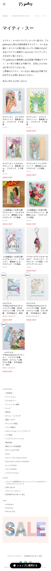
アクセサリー (10, 401)
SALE (7, 454)
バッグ (8, 408)
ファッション (10, 397)
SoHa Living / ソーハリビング (17, 431)
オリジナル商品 (11, 423)
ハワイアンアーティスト (21, 16)
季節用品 (8, 442)
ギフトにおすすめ (12, 450)
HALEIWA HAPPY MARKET (17, 461)
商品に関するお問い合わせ (15, 81)
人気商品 (8, 393)
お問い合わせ (10, 487)
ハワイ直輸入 (10, 427)
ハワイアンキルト (12, 473)
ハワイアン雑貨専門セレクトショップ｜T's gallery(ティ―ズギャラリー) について (26, 483)
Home (5, 16)
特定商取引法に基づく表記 (15, 494)
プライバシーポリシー (13, 491)
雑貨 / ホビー (10, 420)
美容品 (8, 412)
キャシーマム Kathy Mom (16, 458)
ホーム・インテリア (13, 416)
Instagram (9, 504)
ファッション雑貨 (12, 404)
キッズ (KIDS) (11, 465)
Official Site (10, 511)
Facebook (9, 508)
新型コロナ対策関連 (13, 446)
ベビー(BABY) (11, 469)
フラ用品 (8, 435)
